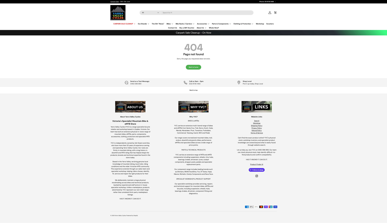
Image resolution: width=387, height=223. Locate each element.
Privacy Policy (257, 128)
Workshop (260, 24)
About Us (200, 28)
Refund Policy (257, 130)
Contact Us (172, 28)
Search (256, 121)
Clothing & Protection (242, 24)
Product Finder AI (256, 164)
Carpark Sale (114, 2)
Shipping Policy (256, 126)
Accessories (202, 24)
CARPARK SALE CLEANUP (123, 24)
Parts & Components (220, 24)
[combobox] (196, 12)
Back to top (194, 90)
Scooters (270, 24)
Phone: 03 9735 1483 (266, 2)
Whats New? (214, 28)
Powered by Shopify (132, 215)
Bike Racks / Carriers (184, 24)
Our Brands (142, 24)
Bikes (169, 24)
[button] (275, 12)
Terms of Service (257, 133)
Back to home (193, 67)
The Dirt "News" (158, 24)
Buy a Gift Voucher (186, 28)
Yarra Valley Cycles (120, 215)
